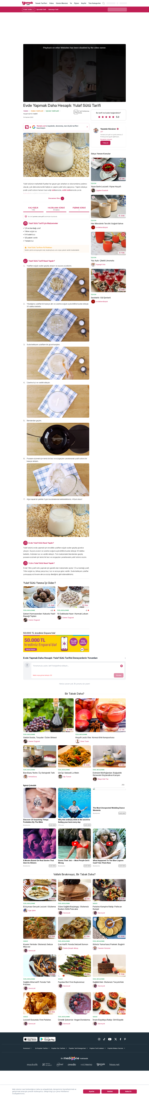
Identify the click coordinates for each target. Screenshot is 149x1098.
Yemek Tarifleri (41, 3)
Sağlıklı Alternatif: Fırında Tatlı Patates (36, 983)
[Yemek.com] (27, 3)
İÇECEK (93, 183)
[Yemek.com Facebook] (120, 1039)
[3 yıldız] (106, 117)
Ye (71, 3)
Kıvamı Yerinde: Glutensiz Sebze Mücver (38, 945)
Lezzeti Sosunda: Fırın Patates (37, 1020)
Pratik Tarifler (27, 9)
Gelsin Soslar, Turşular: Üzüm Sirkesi (40, 737)
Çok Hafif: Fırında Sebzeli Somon (73, 944)
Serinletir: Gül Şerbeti (101, 298)
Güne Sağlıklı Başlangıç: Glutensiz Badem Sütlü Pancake (73, 907)
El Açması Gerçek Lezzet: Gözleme (39, 906)
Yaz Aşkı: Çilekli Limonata (102, 260)
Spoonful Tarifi (41, 9)
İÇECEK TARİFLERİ (52, 111)
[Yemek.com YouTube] (109, 1039)
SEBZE (95, 903)
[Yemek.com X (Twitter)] (115, 1039)
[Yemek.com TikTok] (104, 1039)
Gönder (119, 675)
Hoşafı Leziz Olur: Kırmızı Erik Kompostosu (94, 737)
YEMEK (25, 111)
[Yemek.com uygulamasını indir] (30, 1039)
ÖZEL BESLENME (29, 610)
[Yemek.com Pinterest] (125, 1039)
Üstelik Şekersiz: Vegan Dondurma (74, 1020)
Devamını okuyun (106, 139)
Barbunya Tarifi (53, 9)
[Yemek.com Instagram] (99, 1039)
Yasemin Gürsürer (108, 129)
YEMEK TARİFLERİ (37, 111)
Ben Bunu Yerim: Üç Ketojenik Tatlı (39, 773)
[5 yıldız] (113, 117)
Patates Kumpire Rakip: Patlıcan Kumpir (107, 907)
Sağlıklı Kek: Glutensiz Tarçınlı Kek (108, 982)
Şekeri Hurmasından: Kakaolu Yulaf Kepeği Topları (39, 615)
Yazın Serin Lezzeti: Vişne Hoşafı (106, 186)
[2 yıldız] (102, 117)
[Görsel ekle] (121, 666)
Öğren (76, 3)
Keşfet (83, 3)
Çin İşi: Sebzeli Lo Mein (68, 773)
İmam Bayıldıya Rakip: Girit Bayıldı (108, 1020)
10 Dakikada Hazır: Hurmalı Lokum (72, 614)
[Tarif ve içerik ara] (103, 3)
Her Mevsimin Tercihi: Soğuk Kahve (107, 223)
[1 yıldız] (99, 117)
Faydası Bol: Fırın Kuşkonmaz (71, 982)
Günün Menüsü (62, 3)
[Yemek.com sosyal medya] (71, 1058)
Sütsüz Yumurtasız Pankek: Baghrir (109, 944)
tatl (53, 190)
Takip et (105, 143)
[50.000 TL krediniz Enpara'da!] (56, 643)
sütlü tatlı (66, 190)
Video (51, 3)
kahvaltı (26, 193)
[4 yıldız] (109, 117)
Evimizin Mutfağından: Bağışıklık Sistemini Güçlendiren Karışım (107, 774)
